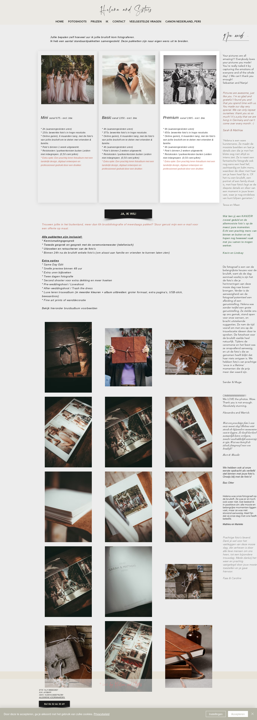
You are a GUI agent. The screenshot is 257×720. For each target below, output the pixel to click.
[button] (77, 21)
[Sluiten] (252, 714)
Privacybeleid (101, 714)
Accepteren (238, 714)
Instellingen (216, 714)
